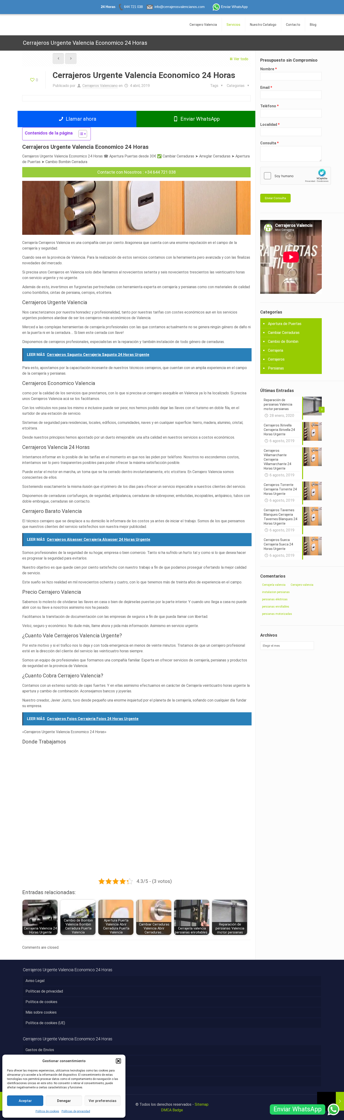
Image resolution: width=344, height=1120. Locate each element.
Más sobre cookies (41, 1012)
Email (266, 87)
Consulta (269, 143)
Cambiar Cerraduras (284, 332)
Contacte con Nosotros (119, 172)
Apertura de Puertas (284, 323)
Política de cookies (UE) (45, 1023)
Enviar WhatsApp (199, 119)
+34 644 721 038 (160, 172)
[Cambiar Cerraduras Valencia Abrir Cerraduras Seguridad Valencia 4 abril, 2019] (330, 1101)
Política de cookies (47, 1111)
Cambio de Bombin (283, 341)
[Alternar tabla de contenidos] (80, 134)
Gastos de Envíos (40, 1050)
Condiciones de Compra (45, 1071)
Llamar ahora (80, 119)
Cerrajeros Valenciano (100, 85)
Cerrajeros (276, 359)
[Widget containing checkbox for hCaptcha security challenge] (295, 176)
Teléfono (269, 106)
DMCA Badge (172, 1110)
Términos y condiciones (45, 1060)
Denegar (64, 1101)
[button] (118, 1061)
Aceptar (25, 1101)
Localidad (270, 124)
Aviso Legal (35, 980)
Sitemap (202, 1104)
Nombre (268, 69)
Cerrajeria (275, 350)
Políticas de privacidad (76, 1111)
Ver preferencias (102, 1101)
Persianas (276, 368)
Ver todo (241, 59)
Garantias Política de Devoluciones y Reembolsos (66, 1081)
